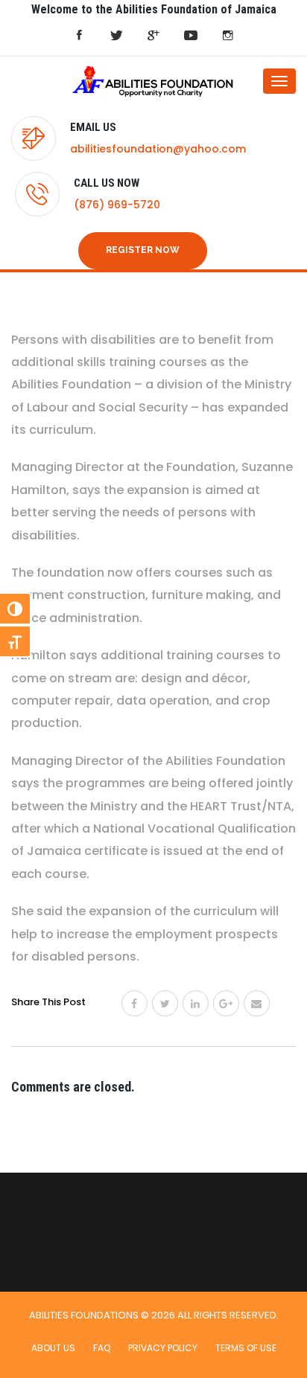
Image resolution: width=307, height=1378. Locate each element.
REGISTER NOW (143, 250)
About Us (53, 1348)
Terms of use (245, 1348)
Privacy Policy (162, 1348)
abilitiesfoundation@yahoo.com (158, 148)
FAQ (101, 1348)
